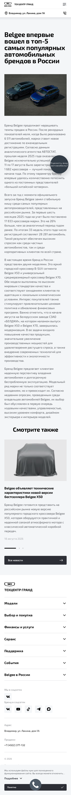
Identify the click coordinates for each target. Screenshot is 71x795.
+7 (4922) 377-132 (14, 745)
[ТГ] (38, 709)
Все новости (15, 560)
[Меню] (64, 4)
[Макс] (48, 709)
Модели (10, 603)
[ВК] (8, 696)
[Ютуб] (18, 709)
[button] (10, 548)
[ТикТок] (28, 709)
